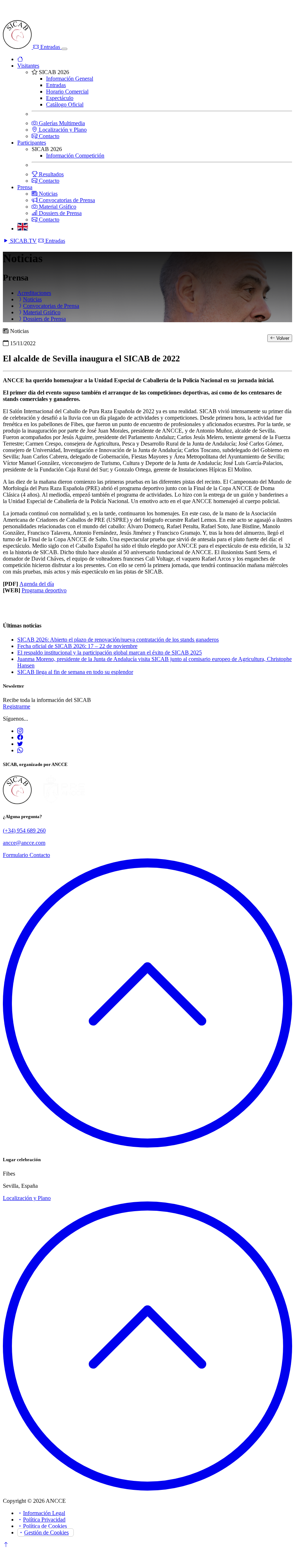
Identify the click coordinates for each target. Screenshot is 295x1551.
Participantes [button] (31, 143)
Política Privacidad (44, 1519)
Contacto (48, 136)
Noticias (47, 194)
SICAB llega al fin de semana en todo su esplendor (75, 672)
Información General (69, 79)
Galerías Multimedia (61, 123)
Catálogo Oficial (64, 104)
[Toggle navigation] (64, 49)
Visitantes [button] (28, 66)
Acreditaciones (34, 293)
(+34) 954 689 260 (24, 830)
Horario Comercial (67, 91)
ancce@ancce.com (24, 843)
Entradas (50, 47)
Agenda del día (36, 584)
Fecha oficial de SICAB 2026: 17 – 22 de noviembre (77, 646)
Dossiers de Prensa (59, 213)
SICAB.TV (23, 241)
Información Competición (75, 155)
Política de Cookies (45, 1526)
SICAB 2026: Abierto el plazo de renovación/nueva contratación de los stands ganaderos (118, 640)
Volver (282, 338)
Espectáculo (59, 98)
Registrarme (16, 706)
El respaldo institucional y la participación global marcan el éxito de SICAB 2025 (109, 652)
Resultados (50, 174)
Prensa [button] (24, 187)
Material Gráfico (56, 207)
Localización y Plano (62, 130)
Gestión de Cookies (46, 1532)
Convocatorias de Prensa (66, 200)
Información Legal (44, 1513)
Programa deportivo (44, 590)
